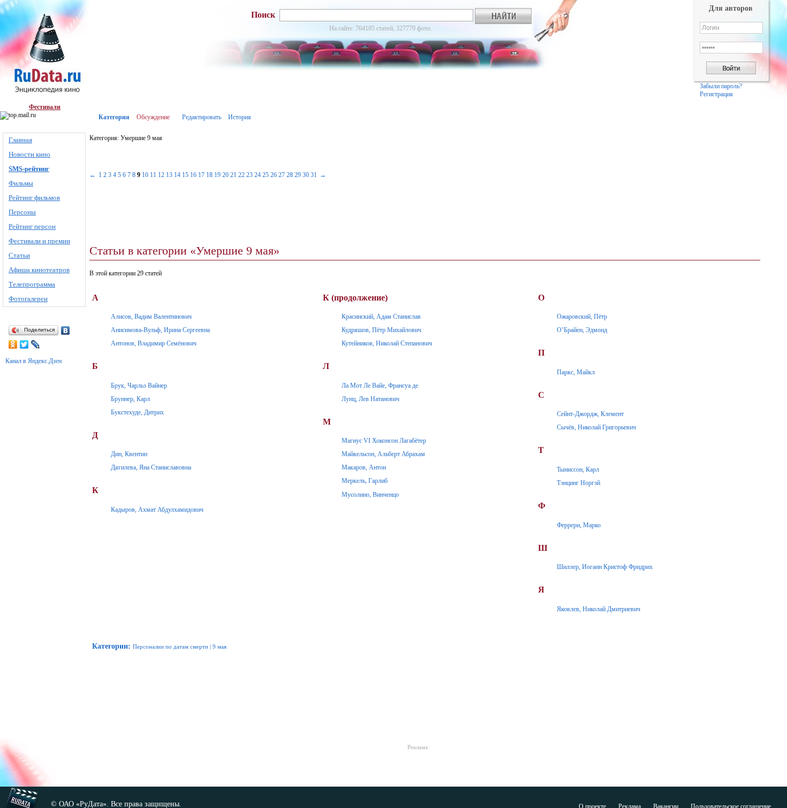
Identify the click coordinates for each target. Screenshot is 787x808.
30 (305, 175)
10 (145, 175)
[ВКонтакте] (65, 330)
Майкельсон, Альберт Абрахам (383, 454)
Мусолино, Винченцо (370, 494)
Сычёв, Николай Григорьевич (596, 427)
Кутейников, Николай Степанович (387, 343)
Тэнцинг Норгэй (578, 483)
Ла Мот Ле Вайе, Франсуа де (380, 385)
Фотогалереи (28, 299)
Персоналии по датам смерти (170, 646)
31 (314, 175)
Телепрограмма (32, 284)
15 (185, 175)
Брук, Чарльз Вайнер (139, 385)
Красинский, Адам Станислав (381, 316)
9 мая (219, 646)
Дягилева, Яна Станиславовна (151, 467)
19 (217, 175)
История (239, 117)
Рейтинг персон (32, 226)
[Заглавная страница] (44, 51)
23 (249, 175)
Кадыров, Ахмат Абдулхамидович (157, 509)
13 (169, 175)
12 (161, 175)
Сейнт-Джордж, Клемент (590, 414)
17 (201, 175)
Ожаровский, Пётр (582, 316)
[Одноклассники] (13, 344)
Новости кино (29, 154)
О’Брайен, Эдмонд (582, 330)
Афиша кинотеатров (39, 270)
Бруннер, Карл (130, 399)
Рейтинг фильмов (34, 198)
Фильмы (21, 183)
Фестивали (44, 107)
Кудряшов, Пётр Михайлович (381, 330)
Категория (114, 117)
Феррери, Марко (579, 525)
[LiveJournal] (35, 344)
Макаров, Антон (364, 467)
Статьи (19, 255)
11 (153, 175)
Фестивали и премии (39, 241)
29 (297, 175)
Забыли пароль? (721, 86)
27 (281, 175)
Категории (110, 646)
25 (265, 175)
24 (257, 175)
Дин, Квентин (129, 454)
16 (193, 175)
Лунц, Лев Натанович (370, 399)
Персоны (22, 212)
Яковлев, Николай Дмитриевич (598, 609)
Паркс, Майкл (576, 372)
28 (289, 175)
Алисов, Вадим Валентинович (151, 316)
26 (273, 175)
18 (209, 175)
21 (233, 175)
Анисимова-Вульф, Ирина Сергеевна (160, 330)
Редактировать (201, 117)
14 (177, 175)
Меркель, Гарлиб (365, 480)
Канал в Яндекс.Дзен (33, 361)
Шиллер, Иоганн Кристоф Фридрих (605, 567)
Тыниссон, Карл (578, 469)
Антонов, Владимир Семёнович (153, 343)
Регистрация (716, 94)
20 (225, 175)
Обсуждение (153, 117)
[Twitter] (24, 344)
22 (241, 175)
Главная (20, 140)
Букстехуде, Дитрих (137, 412)
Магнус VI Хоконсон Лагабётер (384, 440)
